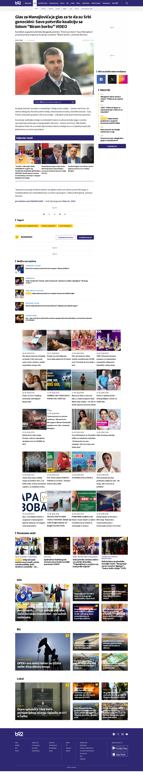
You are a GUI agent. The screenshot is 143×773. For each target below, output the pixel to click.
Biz (16, 748)
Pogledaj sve (112, 146)
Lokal (51, 751)
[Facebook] (101, 79)
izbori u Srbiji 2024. (49, 226)
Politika (19, 40)
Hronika (20, 706)
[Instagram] (123, 79)
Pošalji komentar (85, 237)
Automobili (53, 748)
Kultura (35, 748)
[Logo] (18, 3)
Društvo (106, 690)
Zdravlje (35, 743)
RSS (81, 756)
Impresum (83, 745)
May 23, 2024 (69, 201)
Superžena (35, 751)
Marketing (83, 743)
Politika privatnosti (87, 751)
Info (16, 743)
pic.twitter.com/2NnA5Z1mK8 (29, 201)
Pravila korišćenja (86, 748)
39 (22, 303)
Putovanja (36, 745)
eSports (52, 743)
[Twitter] (112, 79)
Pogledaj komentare (65, 237)
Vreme (68, 751)
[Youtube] (127, 734)
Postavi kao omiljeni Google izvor (48, 102)
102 (22, 266)
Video (68, 743)
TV (66, 745)
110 (22, 291)
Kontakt (83, 759)
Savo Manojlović (65, 226)
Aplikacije (83, 753)
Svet (76, 591)
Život (17, 751)
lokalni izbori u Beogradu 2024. (27, 226)
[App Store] (120, 754)
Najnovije (28, 3)
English (68, 748)
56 (22, 278)
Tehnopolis (53, 745)
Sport (17, 745)
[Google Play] (120, 748)
